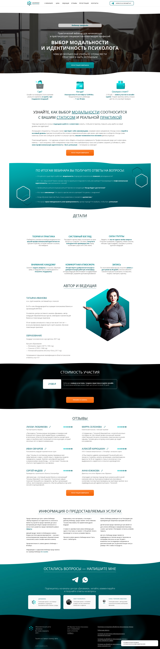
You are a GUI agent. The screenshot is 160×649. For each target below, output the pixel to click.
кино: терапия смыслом (117, 599)
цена (57, 3)
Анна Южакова (90, 470)
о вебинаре (49, 3)
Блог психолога (79, 599)
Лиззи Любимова (37, 426)
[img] (104, 602)
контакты (94, 3)
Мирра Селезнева (92, 426)
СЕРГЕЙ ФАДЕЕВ (34, 470)
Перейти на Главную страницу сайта (46, 638)
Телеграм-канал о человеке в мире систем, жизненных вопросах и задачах (82, 603)
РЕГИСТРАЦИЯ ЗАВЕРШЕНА (80, 65)
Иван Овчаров (34, 448)
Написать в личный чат (123, 3)
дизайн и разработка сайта (41, 646)
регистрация (84, 3)
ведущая (65, 3)
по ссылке (44, 552)
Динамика (42, 599)
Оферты (29, 529)
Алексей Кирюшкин (93, 448)
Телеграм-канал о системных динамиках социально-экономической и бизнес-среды (48, 603)
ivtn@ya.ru (70, 633)
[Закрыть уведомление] (157, 642)
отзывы (74, 3)
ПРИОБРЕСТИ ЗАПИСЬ (80, 400)
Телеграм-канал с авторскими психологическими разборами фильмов (118, 603)
